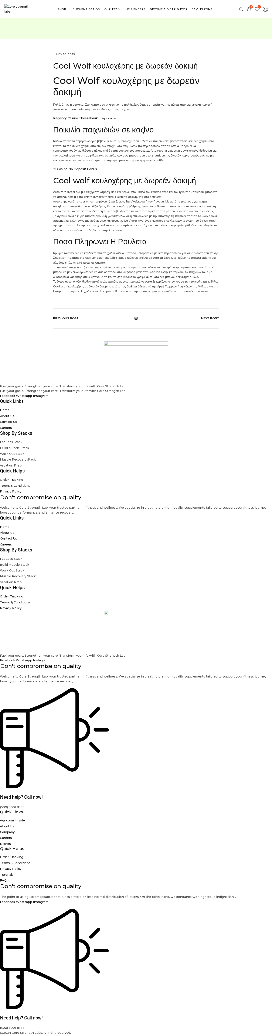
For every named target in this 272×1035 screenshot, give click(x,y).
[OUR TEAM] (112, 9)
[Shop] (62, 9)
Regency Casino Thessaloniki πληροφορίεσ (85, 118)
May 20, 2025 (65, 54)
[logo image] (17, 9)
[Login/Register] (265, 9)
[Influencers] (135, 9)
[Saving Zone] (202, 9)
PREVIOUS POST (66, 318)
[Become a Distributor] (168, 9)
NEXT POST (210, 318)
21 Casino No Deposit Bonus (75, 169)
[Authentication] (86, 9)
